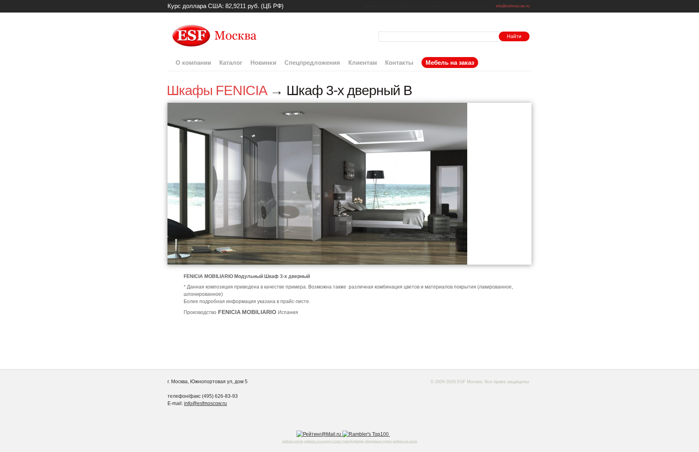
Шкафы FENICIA (217, 90)
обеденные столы (412, 6)
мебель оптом (292, 441)
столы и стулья (473, 6)
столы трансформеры (348, 441)
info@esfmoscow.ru (513, 6)
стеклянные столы (443, 6)
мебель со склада (317, 441)
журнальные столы (379, 6)
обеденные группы (378, 441)
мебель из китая (405, 441)
